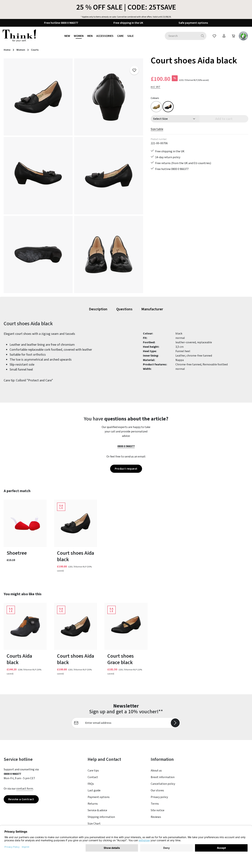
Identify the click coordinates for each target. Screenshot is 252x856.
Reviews (156, 817)
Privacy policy (159, 797)
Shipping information (101, 817)
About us (156, 771)
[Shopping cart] (233, 35)
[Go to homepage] (19, 35)
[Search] (203, 36)
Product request (126, 469)
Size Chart (94, 824)
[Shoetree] (25, 523)
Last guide (94, 790)
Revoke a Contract (21, 799)
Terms (155, 804)
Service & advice (97, 810)
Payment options (99, 797)
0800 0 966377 (126, 446)
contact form (24, 789)
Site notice (157, 810)
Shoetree (17, 553)
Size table (157, 129)
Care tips (93, 771)
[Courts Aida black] (25, 626)
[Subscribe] (175, 722)
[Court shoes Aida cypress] (156, 106)
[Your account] (224, 35)
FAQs (91, 784)
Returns (93, 804)
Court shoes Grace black (120, 659)
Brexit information (163, 777)
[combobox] (182, 36)
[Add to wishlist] (134, 70)
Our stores (157, 790)
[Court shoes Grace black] (125, 626)
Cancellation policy (163, 784)
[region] (73, 175)
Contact (93, 777)
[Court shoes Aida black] (38, 97)
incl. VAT (155, 87)
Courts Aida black (19, 659)
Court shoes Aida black (75, 556)
